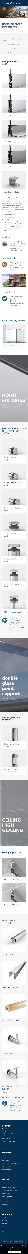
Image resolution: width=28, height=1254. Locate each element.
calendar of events (7, 1155)
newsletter (5, 1204)
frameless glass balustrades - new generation (17, 243)
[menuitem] (25, 3)
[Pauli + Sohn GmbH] (11, 3)
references (4, 1226)
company (4, 1217)
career (3, 1229)
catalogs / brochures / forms (9, 1199)
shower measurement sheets (9, 1190)
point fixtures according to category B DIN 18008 (16, 621)
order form (5, 1185)
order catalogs (5, 1202)
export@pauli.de (6, 1139)
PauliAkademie (6, 1158)
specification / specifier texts (9, 1182)
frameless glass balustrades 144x (16, 298)
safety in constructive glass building (11, 1163)
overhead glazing (6, 1169)
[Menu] (25, 3)
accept (10, 1252)
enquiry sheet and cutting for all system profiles (17, 265)
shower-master (6, 1160)
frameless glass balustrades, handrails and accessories (16, 1104)
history (4, 1231)
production (5, 1223)
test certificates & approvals (9, 1196)
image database (6, 1193)
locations (4, 1220)
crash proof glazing (7, 1166)
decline (17, 1252)
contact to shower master (8, 1187)
